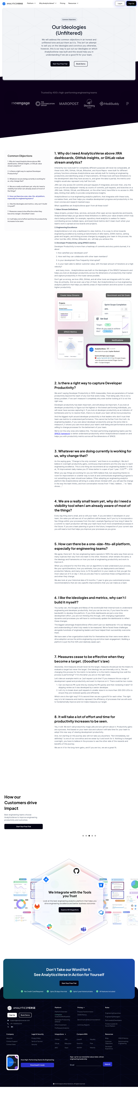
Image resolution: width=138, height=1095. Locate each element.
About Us (9, 1038)
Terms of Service (37, 1041)
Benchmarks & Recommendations (88, 1020)
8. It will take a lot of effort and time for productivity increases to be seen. (27, 220)
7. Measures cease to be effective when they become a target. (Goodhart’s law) (25, 212)
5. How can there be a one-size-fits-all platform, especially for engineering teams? (26, 197)
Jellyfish (79, 1047)
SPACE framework (62, 434)
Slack (66, 1047)
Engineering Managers (112, 1016)
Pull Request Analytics (62, 1028)
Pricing (62, 3)
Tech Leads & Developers (113, 1020)
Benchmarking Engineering (123, 1042)
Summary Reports (83, 1025)
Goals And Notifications (62, 1016)
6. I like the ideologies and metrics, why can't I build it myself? (27, 205)
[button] (31, 4)
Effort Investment (60, 1025)
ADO (56, 1047)
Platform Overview (61, 1012)
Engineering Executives (113, 1013)
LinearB (79, 1039)
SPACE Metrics (123, 1038)
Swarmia (79, 1043)
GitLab (57, 1043)
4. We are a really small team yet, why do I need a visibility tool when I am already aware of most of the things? (26, 188)
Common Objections (109, 1042)
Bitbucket (68, 1043)
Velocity (92, 1047)
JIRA (66, 1039)
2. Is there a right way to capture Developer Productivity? (24, 172)
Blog (106, 1038)
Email (72, 1065)
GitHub (57, 1039)
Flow (91, 1043)
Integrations (60, 1034)
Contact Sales (11, 1044)
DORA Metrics (82, 1015)
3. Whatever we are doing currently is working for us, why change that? (26, 180)
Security (34, 1044)
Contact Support (11, 1041)
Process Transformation (85, 1012)
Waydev (92, 1039)
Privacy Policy (36, 1038)
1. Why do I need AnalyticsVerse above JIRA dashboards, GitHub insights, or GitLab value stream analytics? (25, 163)
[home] (13, 4)
